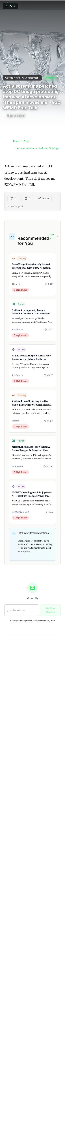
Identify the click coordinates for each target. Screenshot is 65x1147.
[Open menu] (59, 5)
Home (16, 141)
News (26, 141)
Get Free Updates (50, 610)
